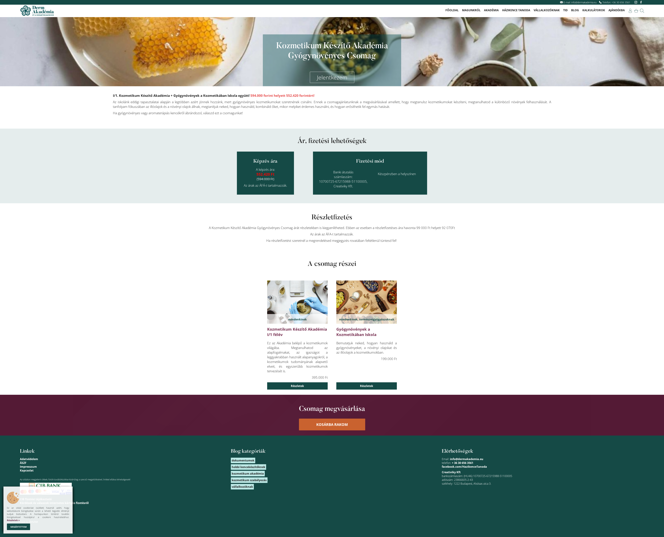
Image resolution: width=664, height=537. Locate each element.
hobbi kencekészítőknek (248, 467)
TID (565, 10)
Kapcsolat (27, 470)
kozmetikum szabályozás (249, 480)
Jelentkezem (332, 77)
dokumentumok (243, 460)
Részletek (297, 386)
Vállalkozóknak (547, 10)
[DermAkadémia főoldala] (37, 11)
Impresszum (28, 467)
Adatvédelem (29, 459)
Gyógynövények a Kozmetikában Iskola (356, 331)
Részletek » (13, 520)
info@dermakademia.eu (584, 2)
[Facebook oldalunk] (641, 2)
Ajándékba (616, 10)
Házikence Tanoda (516, 10)
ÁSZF (23, 463)
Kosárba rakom (332, 424)
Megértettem (18, 526)
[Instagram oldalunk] (636, 2)
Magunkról (471, 10)
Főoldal (452, 10)
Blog (575, 10)
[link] (630, 10)
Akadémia (491, 10)
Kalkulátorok (593, 10)
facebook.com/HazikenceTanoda (464, 467)
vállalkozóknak (242, 487)
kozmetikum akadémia (248, 473)
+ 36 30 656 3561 (462, 463)
